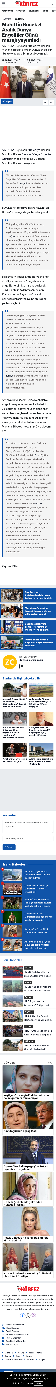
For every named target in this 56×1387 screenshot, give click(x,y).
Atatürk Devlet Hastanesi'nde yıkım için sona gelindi (37, 1018)
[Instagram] (33, 1315)
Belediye (34, 150)
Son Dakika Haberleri (16, 1341)
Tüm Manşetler (13, 1338)
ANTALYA (8, 150)
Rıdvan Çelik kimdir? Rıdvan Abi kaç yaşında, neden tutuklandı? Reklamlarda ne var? (13, 733)
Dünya (29, 1356)
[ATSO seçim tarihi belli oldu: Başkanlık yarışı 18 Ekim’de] (41, 750)
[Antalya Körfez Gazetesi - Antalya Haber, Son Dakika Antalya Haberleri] (26, 3)
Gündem (7, 10)
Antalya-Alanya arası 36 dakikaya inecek (37, 974)
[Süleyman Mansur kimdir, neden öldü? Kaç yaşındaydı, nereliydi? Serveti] (41, 719)
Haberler (6, 19)
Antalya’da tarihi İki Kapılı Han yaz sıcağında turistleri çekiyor (38, 1033)
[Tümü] (52, 960)
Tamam (38, 1383)
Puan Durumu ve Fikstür (17, 1335)
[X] (28, 1315)
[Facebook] (22, 1315)
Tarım (18, 1356)
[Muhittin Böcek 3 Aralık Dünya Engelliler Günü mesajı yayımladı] (28, 82)
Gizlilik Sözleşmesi (14, 1359)
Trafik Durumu (12, 1331)
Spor (45, 10)
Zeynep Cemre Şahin (31, 660)
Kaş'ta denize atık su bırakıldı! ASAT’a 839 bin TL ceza (38, 989)
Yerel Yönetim (35, 1353)
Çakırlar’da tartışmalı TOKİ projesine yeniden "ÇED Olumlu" (38, 1003)
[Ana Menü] (3, 3)
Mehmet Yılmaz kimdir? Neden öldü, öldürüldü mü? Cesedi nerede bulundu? (36, 1047)
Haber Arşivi (12, 1344)
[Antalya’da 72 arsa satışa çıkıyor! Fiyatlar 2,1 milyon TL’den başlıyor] (41, 690)
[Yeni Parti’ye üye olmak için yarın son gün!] (15, 750)
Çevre (28, 982)
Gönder (9, 847)
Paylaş (9, 101)
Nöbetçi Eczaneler (15, 1325)
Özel (37, 455)
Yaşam (28, 968)
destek (38, 503)
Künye (42, 1359)
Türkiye (10, 376)
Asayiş (21, 1353)
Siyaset (20, 10)
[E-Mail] (21, 666)
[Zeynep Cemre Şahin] (10, 662)
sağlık (12, 236)
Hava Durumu (12, 1328)
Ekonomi (34, 10)
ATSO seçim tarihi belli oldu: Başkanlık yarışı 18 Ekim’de (41, 761)
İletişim (30, 1359)
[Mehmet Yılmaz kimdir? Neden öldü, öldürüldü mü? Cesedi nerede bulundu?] (15, 690)
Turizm (8, 1356)
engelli (23, 183)
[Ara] (51, 3)
